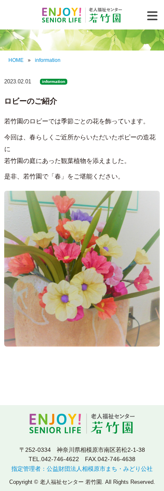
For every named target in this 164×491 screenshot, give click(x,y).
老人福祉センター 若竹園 (82, 15)
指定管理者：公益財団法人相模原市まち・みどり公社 (82, 468)
